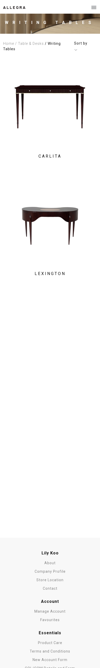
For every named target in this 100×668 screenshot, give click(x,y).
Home (8, 43)
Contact (50, 588)
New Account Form (50, 660)
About (50, 563)
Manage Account (50, 611)
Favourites (50, 620)
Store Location (50, 580)
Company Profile (50, 571)
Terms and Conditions (50, 651)
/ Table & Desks (29, 43)
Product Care (50, 643)
